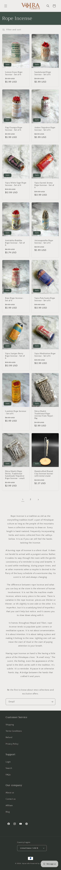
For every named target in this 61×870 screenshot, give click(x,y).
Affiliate (9, 805)
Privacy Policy (12, 744)
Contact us (11, 799)
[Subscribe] (52, 701)
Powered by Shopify (38, 863)
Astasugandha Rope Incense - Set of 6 (43, 241)
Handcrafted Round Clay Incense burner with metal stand (43, 473)
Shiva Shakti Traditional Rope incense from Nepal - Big (44, 415)
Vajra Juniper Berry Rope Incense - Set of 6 (15, 355)
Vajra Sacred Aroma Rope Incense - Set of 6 (44, 185)
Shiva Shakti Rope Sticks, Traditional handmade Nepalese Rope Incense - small (15, 475)
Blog (8, 812)
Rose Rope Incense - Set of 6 (14, 299)
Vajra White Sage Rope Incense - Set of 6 (15, 184)
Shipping (10, 725)
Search (9, 768)
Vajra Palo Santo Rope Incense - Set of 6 (44, 299)
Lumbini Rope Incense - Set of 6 (15, 412)
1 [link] (22, 499)
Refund (9, 737)
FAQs (8, 775)
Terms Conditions (14, 731)
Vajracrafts (26, 863)
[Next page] (38, 499)
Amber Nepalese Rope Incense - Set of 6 (44, 128)
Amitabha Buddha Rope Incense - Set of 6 (15, 242)
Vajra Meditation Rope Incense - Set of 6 (45, 354)
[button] (6, 6)
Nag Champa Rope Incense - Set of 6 (13, 128)
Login (8, 762)
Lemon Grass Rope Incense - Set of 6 (14, 73)
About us (10, 793)
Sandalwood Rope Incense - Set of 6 (42, 73)
